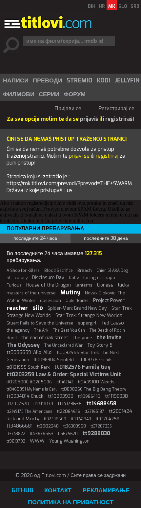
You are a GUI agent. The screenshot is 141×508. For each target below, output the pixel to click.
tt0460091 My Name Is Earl (32, 389)
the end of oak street (44, 337)
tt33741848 (81, 419)
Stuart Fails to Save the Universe (40, 323)
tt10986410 (89, 396)
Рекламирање (106, 490)
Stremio (79, 80)
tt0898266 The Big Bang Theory (93, 389)
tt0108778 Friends (95, 359)
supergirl (87, 323)
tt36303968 (74, 426)
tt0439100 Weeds (96, 382)
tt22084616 (68, 411)
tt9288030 (96, 433)
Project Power (109, 300)
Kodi (103, 80)
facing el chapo (99, 277)
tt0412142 (64, 382)
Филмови (18, 94)
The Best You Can (69, 330)
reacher (17, 308)
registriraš (118, 118)
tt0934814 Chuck (25, 396)
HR (102, 6)
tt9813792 (16, 441)
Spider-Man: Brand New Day (77, 308)
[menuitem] (15, 80)
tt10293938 (60, 396)
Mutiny (70, 292)
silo (37, 308)
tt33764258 (107, 419)
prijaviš (89, 118)
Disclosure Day (48, 277)
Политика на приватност (70, 502)
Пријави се (67, 108)
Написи (16, 80)
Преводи (47, 80)
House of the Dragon (48, 285)
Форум (75, 94)
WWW (37, 441)
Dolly (74, 277)
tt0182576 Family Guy (82, 366)
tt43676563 (41, 433)
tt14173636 (70, 404)
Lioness (105, 285)
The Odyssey (23, 345)
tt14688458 (101, 403)
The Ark (41, 330)
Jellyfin (127, 80)
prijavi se (79, 155)
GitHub (22, 490)
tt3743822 (16, 433)
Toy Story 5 (99, 345)
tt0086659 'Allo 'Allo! (29, 352)
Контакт (57, 490)
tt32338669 (55, 419)
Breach (84, 270)
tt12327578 (18, 404)
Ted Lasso (112, 323)
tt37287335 (101, 426)
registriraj (107, 155)
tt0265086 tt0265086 (29, 382)
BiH (91, 6)
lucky (123, 285)
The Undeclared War (63, 345)
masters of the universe (31, 293)
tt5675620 (68, 433)
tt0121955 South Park (28, 367)
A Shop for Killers (23, 270)
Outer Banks (77, 300)
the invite (109, 337)
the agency (18, 330)
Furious (14, 285)
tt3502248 (48, 426)
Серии (49, 94)
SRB (135, 6)
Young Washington (69, 441)
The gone (82, 338)
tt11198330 (116, 396)
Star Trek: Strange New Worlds (88, 315)
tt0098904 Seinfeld (54, 359)
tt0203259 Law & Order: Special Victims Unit (64, 374)
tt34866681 (19, 426)
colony (21, 277)
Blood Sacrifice (58, 270)
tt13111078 (43, 404)
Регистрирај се (116, 108)
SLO (122, 6)
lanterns (83, 285)
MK (111, 6)
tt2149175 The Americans (29, 411)
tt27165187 (94, 411)
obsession (50, 300)
